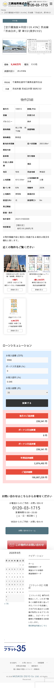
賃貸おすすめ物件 (35, 570)
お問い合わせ (27, 663)
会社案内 (13, 663)
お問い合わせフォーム (27, 530)
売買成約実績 (21, 666)
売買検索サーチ (34, 567)
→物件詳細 (15, 289)
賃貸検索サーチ (34, 573)
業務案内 (34, 666)
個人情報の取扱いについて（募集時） (26, 669)
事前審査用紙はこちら (37, 625)
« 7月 (6, 603)
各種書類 (41, 663)
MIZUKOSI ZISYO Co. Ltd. (26, 676)
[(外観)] (14, 53)
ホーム (31, 563)
